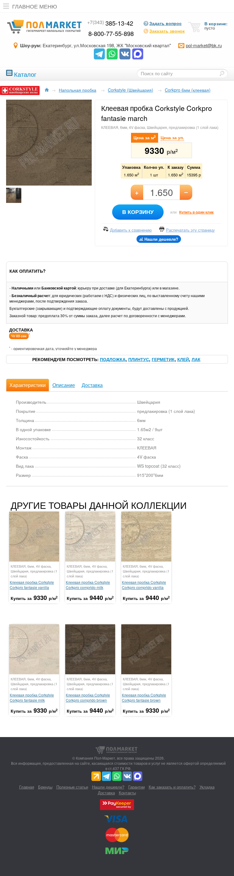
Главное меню (34, 6)
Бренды (45, 787)
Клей (183, 359)
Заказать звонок (167, 31)
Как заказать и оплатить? (172, 787)
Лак (196, 359)
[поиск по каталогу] (221, 73)
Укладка (207, 787)
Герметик (163, 359)
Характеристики (27, 384)
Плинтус (138, 359)
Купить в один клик (196, 212)
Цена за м (144, 137)
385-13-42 (110, 23)
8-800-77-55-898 (111, 33)
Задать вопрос (165, 23)
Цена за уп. (172, 137)
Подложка (113, 359)
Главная (26, 787)
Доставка (92, 384)
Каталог (25, 73)
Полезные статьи (72, 787)
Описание (63, 384)
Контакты (127, 793)
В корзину (138, 212)
